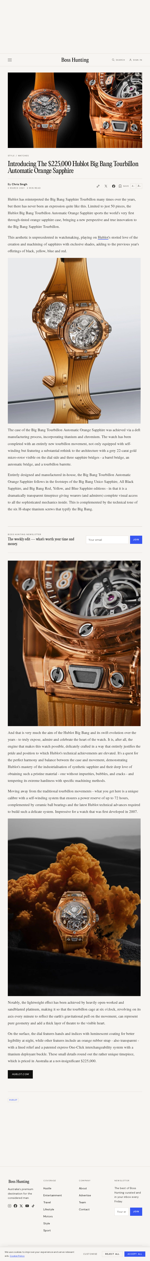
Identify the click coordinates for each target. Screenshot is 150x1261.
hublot (13, 1100)
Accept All (135, 1254)
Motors (48, 1216)
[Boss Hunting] (75, 60)
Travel (47, 1202)
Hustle (47, 1188)
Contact (84, 1209)
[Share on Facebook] (114, 186)
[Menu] (10, 60)
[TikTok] (33, 1206)
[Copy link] (98, 186)
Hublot (103, 237)
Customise (90, 1254)
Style (11, 155)
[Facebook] (15, 1206)
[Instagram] (9, 1206)
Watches (23, 155)
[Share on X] (106, 186)
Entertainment (52, 1195)
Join (136, 539)
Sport (47, 1230)
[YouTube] (27, 1206)
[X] (21, 1206)
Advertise (85, 1195)
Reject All (112, 1254)
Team (82, 1202)
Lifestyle (48, 1209)
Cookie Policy (17, 1255)
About (83, 1188)
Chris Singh (19, 184)
